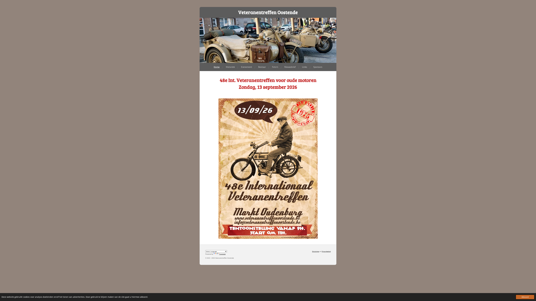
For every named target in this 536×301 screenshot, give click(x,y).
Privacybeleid (326, 251)
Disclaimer (315, 251)
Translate (222, 254)
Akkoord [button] (525, 297)
